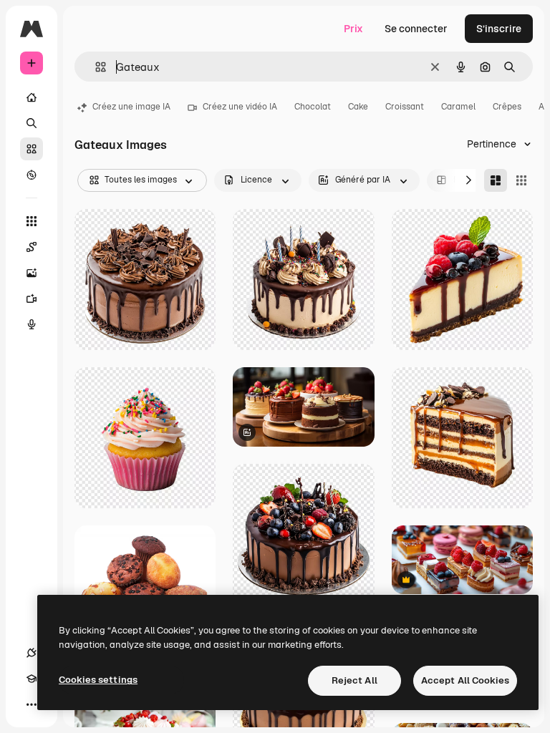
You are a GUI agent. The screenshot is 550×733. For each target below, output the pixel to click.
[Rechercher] (31, 123)
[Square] (521, 180)
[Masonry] (495, 180)
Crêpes (507, 106)
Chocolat (312, 106)
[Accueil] (31, 97)
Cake (358, 106)
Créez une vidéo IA (240, 106)
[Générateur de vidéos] (31, 298)
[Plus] (31, 704)
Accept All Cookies (465, 680)
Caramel (458, 106)
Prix (353, 28)
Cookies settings (98, 680)
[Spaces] (31, 247)
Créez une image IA (131, 106)
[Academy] (31, 678)
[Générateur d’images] (31, 272)
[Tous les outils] (31, 221)
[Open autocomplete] (95, 67)
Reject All (354, 680)
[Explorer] (31, 174)
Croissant (404, 106)
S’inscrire (498, 28)
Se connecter (416, 28)
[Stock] (31, 148)
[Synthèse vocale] (31, 324)
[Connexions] (31, 652)
